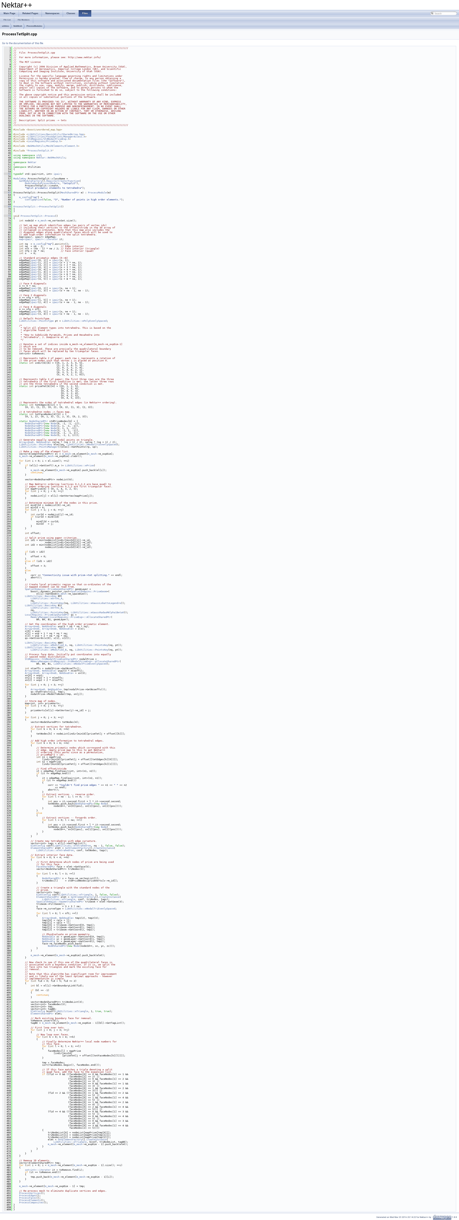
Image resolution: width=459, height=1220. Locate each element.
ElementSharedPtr (42, 848)
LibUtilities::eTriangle (75, 894)
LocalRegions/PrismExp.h (44, 141)
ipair (57, 174)
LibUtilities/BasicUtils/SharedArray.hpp (56, 134)
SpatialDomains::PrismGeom (89, 591)
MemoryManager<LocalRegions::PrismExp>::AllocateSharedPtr (71, 617)
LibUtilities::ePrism (79, 465)
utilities (5, 26)
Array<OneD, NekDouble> (35, 442)
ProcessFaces (27, 1197)
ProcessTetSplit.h (40, 150)
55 (7, 174)
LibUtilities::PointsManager (38, 446)
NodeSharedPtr (38, 421)
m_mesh (42, 220)
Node (53, 423)
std (38, 155)
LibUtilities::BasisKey (40, 596)
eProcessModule (49, 183)
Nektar (32, 162)
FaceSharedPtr (45, 866)
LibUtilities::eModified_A (49, 645)
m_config (25, 197)
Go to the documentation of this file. (23, 43)
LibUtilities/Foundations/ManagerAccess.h (56, 136)
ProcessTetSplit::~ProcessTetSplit (37, 206)
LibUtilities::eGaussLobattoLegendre (96, 603)
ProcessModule (97, 192)
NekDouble (48, 936)
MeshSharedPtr (70, 192)
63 (7, 192)
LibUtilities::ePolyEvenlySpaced (84, 321)
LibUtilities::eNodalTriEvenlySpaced (92, 444)
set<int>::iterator (38, 1170)
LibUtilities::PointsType (36, 321)
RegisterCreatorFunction (62, 181)
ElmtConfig (38, 845)
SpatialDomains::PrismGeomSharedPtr (49, 589)
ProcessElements (30, 1200)
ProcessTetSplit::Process (38, 216)
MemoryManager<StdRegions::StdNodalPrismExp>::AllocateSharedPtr (75, 661)
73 (7, 216)
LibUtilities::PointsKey (35, 444)
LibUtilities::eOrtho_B (46, 607)
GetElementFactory (77, 848)
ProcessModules (34, 26)
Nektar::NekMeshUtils (50, 157)
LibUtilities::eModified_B (49, 649)
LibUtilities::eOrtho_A (46, 598)
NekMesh (17, 26)
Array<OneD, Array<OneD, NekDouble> (49, 628)
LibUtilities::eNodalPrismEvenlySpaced (80, 663)
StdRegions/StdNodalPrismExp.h (48, 139)
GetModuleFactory (30, 181)
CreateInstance (104, 848)
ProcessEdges (27, 1195)
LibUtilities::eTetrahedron (72, 845)
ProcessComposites (31, 1202)
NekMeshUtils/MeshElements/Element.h (53, 146)
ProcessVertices (30, 1193)
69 (7, 206)
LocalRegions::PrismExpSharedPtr (47, 614)
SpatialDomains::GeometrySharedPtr (60, 901)
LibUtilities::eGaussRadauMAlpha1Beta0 (97, 612)
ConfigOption (33, 199)
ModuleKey (19, 178)
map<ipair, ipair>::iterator (38, 239)
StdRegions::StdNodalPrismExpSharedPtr (51, 659)
